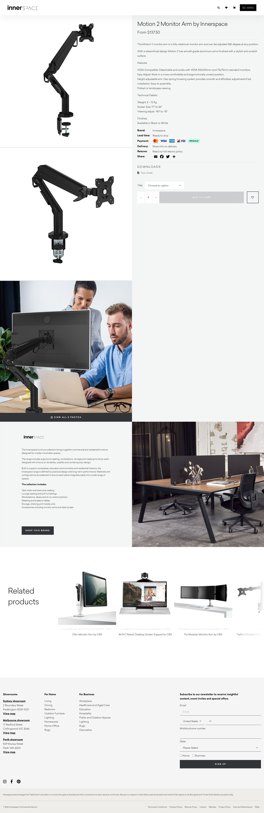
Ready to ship (160, 135)
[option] (29, 596)
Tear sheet (146, 172)
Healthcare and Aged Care (94, 705)
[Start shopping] (234, 8)
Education (85, 709)
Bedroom (49, 709)
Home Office (51, 725)
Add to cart (201, 197)
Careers (203, 807)
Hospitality (85, 713)
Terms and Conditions (157, 807)
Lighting (49, 717)
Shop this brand (38, 530)
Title (139, 185)
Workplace (85, 701)
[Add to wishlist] (253, 197)
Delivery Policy (175, 807)
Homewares (51, 721)
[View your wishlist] (226, 8)
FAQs (257, 807)
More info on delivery (165, 146)
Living (47, 701)
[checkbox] (220, 755)
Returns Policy (191, 807)
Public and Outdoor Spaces (95, 717)
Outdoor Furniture (54, 713)
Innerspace (159, 130)
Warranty (212, 807)
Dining (48, 705)
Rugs (47, 729)
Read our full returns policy (168, 151)
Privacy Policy (225, 807)
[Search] (218, 8)
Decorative (85, 729)
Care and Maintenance (242, 807)
